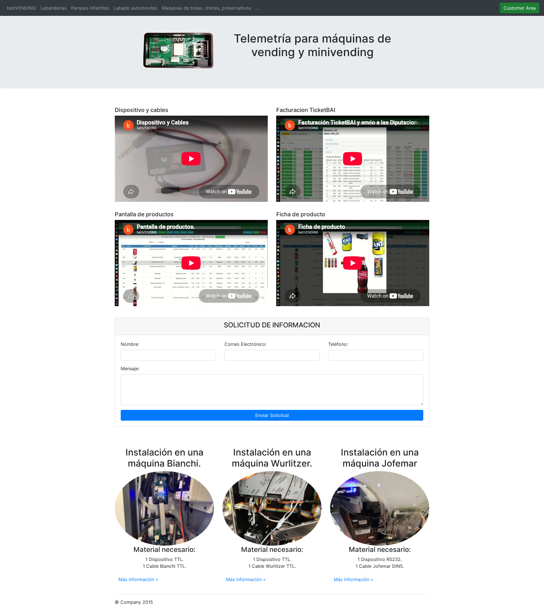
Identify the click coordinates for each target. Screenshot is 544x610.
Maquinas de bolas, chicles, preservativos (206, 8)
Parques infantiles (90, 8)
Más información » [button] (138, 579)
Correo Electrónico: (245, 344)
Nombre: (130, 344)
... (257, 8)
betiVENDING (22, 8)
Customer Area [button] (519, 8)
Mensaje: (130, 368)
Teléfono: (338, 344)
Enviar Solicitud (272, 415)
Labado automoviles (135, 8)
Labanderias (54, 8)
